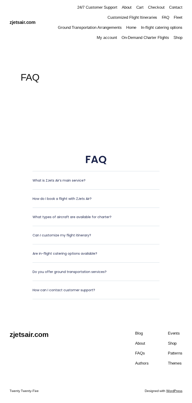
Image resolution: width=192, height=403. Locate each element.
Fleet (178, 17)
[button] (96, 184)
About (127, 7)
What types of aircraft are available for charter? (72, 217)
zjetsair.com (22, 22)
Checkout (156, 7)
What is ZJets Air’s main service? (59, 180)
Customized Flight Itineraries (132, 17)
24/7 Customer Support (97, 7)
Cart (140, 7)
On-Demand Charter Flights (145, 37)
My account (107, 37)
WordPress (174, 391)
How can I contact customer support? (64, 290)
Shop (178, 37)
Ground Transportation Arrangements (90, 27)
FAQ (166, 17)
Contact (175, 7)
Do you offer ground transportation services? (70, 271)
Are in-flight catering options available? (65, 253)
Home (131, 27)
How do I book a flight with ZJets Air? (62, 198)
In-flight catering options (161, 27)
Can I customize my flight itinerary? (62, 235)
